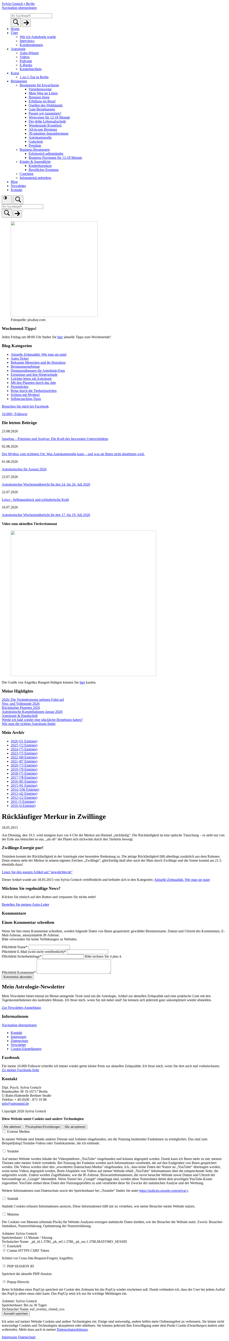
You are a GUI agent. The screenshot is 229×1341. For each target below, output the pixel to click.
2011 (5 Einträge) (23, 801)
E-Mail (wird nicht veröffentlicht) (34, 952)
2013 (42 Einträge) (24, 793)
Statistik (12, 1199)
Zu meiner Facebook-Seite (20, 1070)
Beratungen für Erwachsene (39, 85)
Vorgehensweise (40, 89)
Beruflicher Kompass (44, 170)
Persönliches (19, 387)
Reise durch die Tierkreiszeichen (34, 391)
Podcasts (26, 61)
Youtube (13, 1151)
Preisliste (35, 145)
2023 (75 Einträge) (24, 753)
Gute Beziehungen (42, 109)
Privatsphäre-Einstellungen (42, 1126)
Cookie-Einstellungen (26, 1049)
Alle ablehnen (12, 1126)
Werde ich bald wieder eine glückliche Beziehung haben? (42, 720)
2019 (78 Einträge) (24, 769)
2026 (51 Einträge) (24, 741)
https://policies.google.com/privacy (163, 1190)
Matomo (13, 1214)
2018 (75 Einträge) (24, 773)
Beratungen (19, 81)
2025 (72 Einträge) (24, 745)
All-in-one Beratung (43, 129)
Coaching (26, 174)
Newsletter (18, 186)
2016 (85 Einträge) (24, 781)
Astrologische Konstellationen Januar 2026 (32, 712)
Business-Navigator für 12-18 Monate (55, 157)
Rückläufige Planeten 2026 (21, 708)
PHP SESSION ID (20, 1266)
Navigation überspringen (19, 8)
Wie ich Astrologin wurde (38, 37)
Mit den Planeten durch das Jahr (33, 383)
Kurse (15, 73)
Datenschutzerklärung (72, 1329)
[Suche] (18, 200)
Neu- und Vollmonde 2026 (21, 704)
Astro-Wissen (29, 53)
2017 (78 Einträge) (24, 777)
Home (15, 29)
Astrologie (18, 49)
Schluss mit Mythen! (25, 395)
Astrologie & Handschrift (20, 716)
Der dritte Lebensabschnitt (47, 121)
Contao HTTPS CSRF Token (28, 1250)
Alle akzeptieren (75, 1126)
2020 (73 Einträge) (24, 765)
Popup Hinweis (18, 1282)
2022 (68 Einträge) (24, 757)
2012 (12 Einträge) (24, 797)
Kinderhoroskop (40, 166)
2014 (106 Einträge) (25, 789)
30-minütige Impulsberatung (48, 133)
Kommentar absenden (18, 977)
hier (60, 337)
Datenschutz (19, 1041)
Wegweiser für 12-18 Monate (49, 117)
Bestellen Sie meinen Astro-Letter (25, 904)
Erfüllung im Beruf (42, 101)
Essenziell (14, 1246)
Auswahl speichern (16, 1313)
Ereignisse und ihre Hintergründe (34, 374)
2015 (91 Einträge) (24, 785)
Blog (14, 182)
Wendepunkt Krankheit (45, 125)
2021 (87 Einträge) (24, 761)
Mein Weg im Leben (43, 93)
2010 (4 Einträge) (23, 806)
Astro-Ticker (20, 358)
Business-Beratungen (35, 149)
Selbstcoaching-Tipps (26, 399)
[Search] (16, 22)
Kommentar (19, 972)
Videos (25, 57)
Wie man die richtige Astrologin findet (28, 724)
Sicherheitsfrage (22, 956)
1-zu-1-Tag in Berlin (34, 77)
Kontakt (16, 190)
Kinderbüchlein (31, 69)
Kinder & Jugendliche (35, 162)
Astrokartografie (40, 137)
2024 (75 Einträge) (24, 749)
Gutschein (36, 141)
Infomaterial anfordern (35, 178)
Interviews (27, 41)
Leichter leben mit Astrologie (31, 378)
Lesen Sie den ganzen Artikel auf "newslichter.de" (37, 872)
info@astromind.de (15, 1103)
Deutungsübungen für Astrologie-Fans (38, 370)
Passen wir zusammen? (45, 113)
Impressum (18, 1037)
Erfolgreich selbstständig (46, 153)
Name (15, 947)
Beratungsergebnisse (25, 366)
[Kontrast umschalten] (7, 200)
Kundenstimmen (31, 45)
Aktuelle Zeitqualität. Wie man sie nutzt (38, 354)
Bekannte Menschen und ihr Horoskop (38, 362)
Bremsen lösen (39, 97)
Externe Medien (18, 1131)
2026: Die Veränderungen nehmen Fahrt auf (33, 699)
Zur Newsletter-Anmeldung (21, 1007)
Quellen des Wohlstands (46, 105)
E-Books (26, 65)
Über (14, 33)
